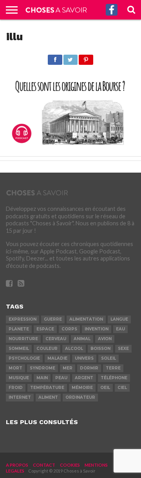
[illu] (70, 147)
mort (15, 368)
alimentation (86, 319)
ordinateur (80, 397)
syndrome (42, 368)
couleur (47, 348)
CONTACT (44, 464)
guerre (53, 319)
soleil (108, 358)
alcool (74, 348)
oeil (105, 387)
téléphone (114, 377)
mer (67, 368)
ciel (122, 387)
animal (82, 338)
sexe (123, 348)
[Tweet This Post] (70, 57)
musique (19, 377)
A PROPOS (17, 464)
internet (20, 397)
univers (84, 358)
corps (69, 329)
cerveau (55, 338)
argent (84, 377)
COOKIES (70, 464)
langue (119, 319)
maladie (57, 358)
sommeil (19, 348)
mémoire (82, 387)
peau (61, 377)
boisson (100, 348)
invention (96, 329)
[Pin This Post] (86, 57)
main (42, 377)
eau (120, 329)
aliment (48, 397)
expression (22, 319)
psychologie (24, 358)
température (47, 387)
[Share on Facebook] (55, 57)
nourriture (23, 338)
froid (16, 387)
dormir (89, 368)
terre (113, 368)
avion (105, 338)
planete (19, 329)
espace (45, 329)
